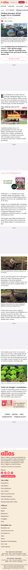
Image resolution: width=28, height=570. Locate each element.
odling (21, 414)
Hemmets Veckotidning (8, 541)
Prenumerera (13, 2)
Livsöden (4, 508)
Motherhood (12, 555)
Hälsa (3, 511)
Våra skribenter (6, 488)
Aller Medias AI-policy (8, 499)
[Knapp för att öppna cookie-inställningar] (26, 2)
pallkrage (14, 414)
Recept (7, 555)
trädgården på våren (20, 417)
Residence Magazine (22, 555)
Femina (24, 553)
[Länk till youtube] (8, 473)
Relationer (19, 6)
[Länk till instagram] (5, 473)
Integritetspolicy (6, 496)
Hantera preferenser (8, 494)
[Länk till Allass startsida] (6, 2)
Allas (2, 536)
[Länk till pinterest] (12, 473)
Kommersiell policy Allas (9, 502)
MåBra (2, 555)
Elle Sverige (5, 553)
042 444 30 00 (19, 564)
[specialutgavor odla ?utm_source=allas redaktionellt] (14, 183)
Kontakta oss (5, 528)
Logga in (21, 2)
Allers (3, 538)
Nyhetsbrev (4, 483)
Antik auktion (5, 546)
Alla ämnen (4, 486)
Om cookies (5, 491)
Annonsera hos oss (7, 530)
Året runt (4, 544)
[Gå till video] (24, 108)
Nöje (2, 521)
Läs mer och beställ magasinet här (11, 173)
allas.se (22, 565)
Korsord (10, 10)
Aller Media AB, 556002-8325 (17, 567)
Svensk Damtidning (17, 553)
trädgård (4, 18)
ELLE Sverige (5, 560)
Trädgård (11, 6)
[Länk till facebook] (2, 473)
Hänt (10, 553)
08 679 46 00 (22, 568)
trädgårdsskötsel (7, 417)
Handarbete (5, 516)
